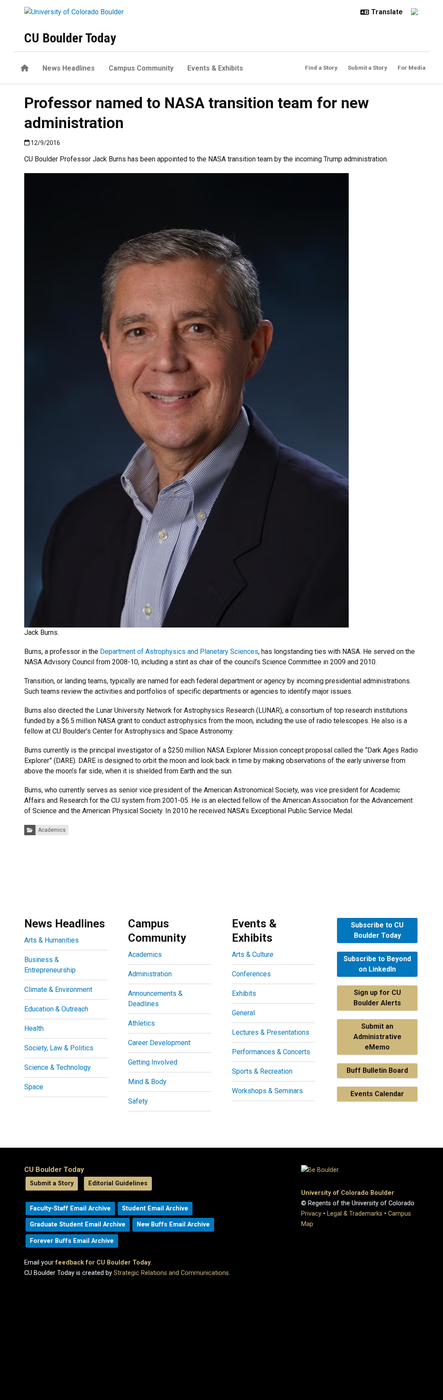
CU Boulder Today (70, 37)
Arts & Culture (252, 954)
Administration (150, 974)
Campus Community (141, 68)
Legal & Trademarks (354, 1213)
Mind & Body (147, 1082)
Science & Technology (57, 1067)
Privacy (311, 1213)
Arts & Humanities (51, 940)
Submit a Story (367, 67)
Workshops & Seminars (267, 1091)
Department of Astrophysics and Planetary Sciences (179, 651)
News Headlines (68, 68)
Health (34, 1028)
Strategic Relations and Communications (171, 1273)
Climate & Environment (58, 989)
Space (33, 1087)
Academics (52, 830)
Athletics (141, 1023)
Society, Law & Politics (58, 1048)
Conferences (251, 974)
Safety (138, 1101)
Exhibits (244, 993)
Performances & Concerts (271, 1052)
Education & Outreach (56, 1009)
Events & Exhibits (215, 68)
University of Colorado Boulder (347, 1193)
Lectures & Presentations (270, 1032)
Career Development (159, 1043)
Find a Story (321, 67)
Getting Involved (152, 1062)
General (243, 1013)
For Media (412, 67)
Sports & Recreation (262, 1071)
